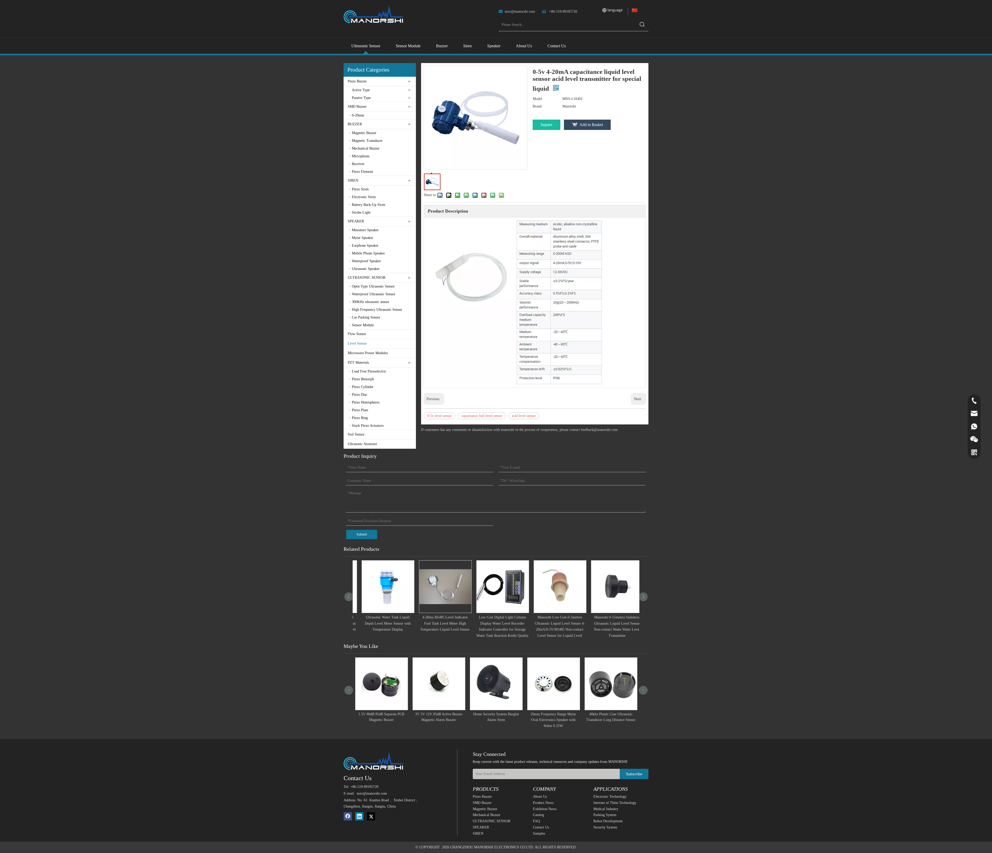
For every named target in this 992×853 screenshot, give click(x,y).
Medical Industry (605, 809)
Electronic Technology (609, 796)
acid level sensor (524, 416)
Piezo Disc (359, 395)
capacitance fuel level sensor (481, 416)
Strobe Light (361, 212)
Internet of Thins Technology (614, 803)
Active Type (361, 90)
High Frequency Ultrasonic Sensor (377, 310)
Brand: (537, 106)
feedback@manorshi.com (599, 430)
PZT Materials (358, 363)
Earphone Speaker (365, 245)
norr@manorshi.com (520, 11)
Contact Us (541, 827)
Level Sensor (357, 343)
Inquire (546, 124)
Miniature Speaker (365, 230)
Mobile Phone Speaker (368, 253)
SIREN (353, 180)
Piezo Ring (360, 418)
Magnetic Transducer (367, 141)
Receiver (358, 164)
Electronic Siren (364, 197)
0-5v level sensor (439, 416)
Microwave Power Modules (368, 353)
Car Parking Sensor (366, 317)
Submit (362, 534)
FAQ (536, 821)
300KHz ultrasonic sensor (370, 302)
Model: (538, 99)
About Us (540, 796)
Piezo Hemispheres (365, 402)
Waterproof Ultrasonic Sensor (373, 294)
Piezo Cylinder (363, 387)
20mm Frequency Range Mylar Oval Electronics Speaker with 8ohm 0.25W (496, 720)
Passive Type (361, 98)
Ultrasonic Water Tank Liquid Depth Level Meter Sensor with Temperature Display (381, 623)
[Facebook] (348, 816)
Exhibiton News (544, 809)
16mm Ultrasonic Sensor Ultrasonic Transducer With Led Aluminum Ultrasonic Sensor (611, 720)
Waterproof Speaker (366, 261)
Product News (543, 803)
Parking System (604, 815)
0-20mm (358, 115)
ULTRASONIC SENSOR (366, 278)
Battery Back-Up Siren (368, 205)
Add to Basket (591, 124)
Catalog (538, 815)
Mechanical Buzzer (365, 148)
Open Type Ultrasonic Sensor (373, 286)
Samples (539, 833)
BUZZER (355, 124)
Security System (605, 827)
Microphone (360, 156)
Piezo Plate (360, 410)
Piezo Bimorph (363, 379)
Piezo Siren (360, 189)
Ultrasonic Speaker (365, 269)
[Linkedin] (359, 816)
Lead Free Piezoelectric (369, 371)
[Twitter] (371, 816)
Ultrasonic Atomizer (362, 444)
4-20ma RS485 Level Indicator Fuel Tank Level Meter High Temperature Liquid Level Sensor (438, 623)
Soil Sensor (356, 434)
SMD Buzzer (357, 106)
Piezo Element (362, 172)
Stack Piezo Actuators (368, 426)
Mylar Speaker (362, 238)
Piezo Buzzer (357, 81)
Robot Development (608, 821)
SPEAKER (356, 221)
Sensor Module (363, 325)
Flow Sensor (357, 334)
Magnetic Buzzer (364, 133)
